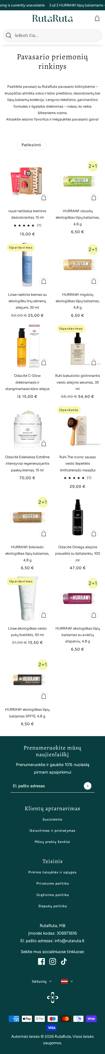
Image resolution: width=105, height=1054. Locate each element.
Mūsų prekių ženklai (52, 842)
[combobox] (57, 35)
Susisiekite (52, 819)
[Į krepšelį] (43, 197)
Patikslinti (31, 145)
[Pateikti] (87, 786)
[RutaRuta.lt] (52, 18)
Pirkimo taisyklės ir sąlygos (52, 872)
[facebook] (41, 961)
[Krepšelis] (98, 18)
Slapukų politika (52, 906)
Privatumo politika (52, 883)
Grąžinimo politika (52, 895)
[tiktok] (63, 961)
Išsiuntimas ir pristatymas (52, 831)
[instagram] (52, 961)
